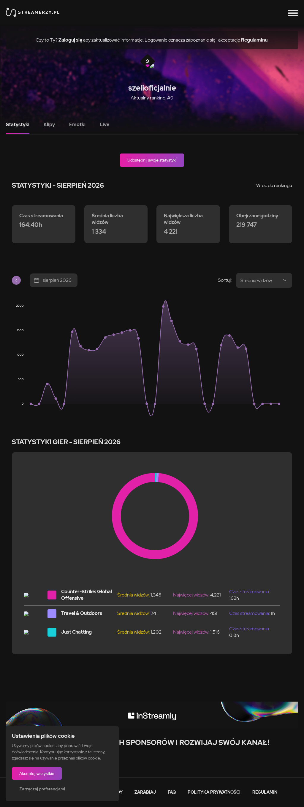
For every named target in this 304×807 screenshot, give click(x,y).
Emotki (77, 124)
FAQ (172, 792)
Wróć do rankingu (274, 185)
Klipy (49, 124)
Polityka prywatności (214, 792)
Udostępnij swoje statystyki (152, 160)
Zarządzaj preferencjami (42, 789)
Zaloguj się (70, 40)
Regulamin (264, 792)
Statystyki (17, 124)
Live (104, 124)
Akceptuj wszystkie (36, 773)
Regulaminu (254, 40)
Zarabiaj (145, 792)
